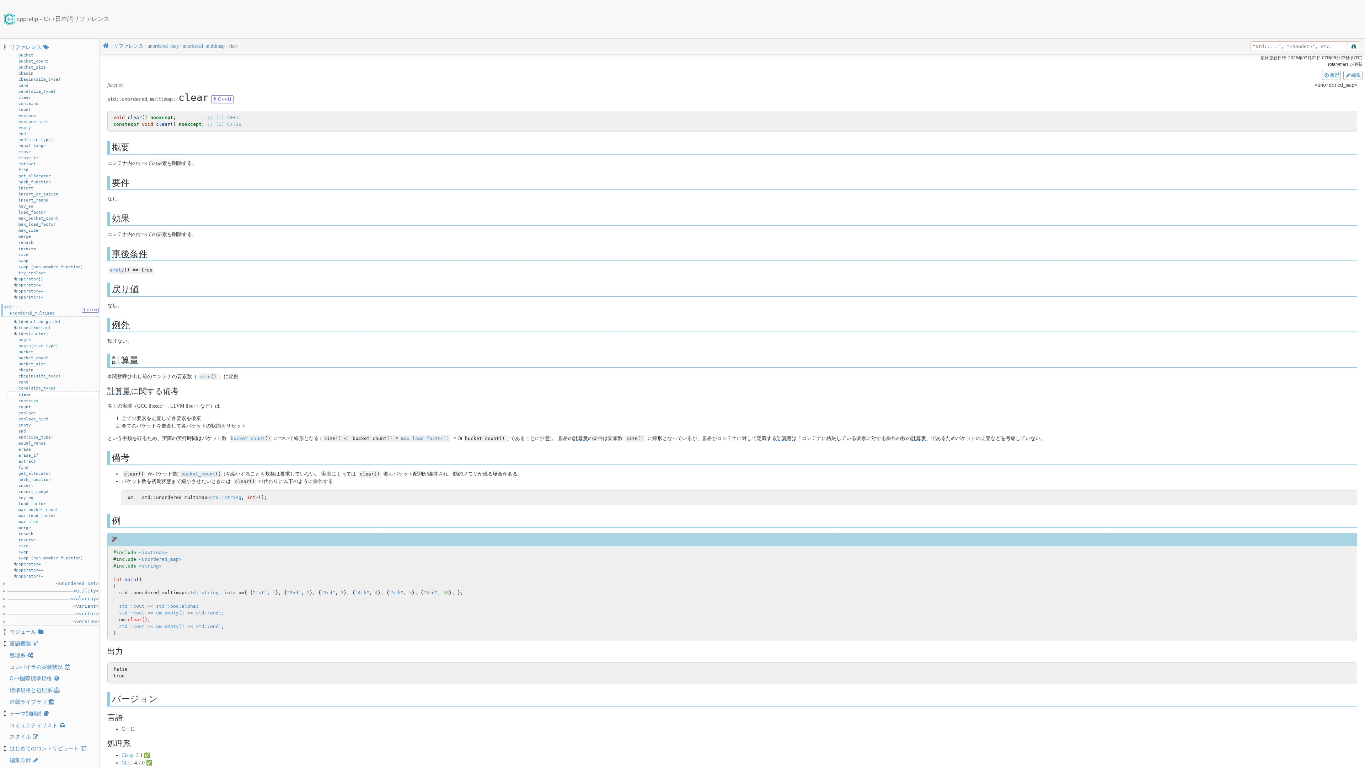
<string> (150, 566)
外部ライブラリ (28, 702)
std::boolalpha (176, 606)
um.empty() (170, 613)
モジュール (23, 632)
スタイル (20, 737)
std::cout (132, 606)
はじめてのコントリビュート (44, 748)
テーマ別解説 (26, 713)
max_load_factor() (425, 438)
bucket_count (248, 438)
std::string (225, 497)
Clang (127, 755)
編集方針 (20, 760)
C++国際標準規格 (31, 678)
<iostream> (153, 552)
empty (117, 270)
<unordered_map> (160, 559)
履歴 (1335, 75)
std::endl (208, 613)
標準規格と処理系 (31, 690)
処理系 (18, 655)
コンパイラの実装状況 (36, 667)
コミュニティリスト (34, 725)
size (205, 376)
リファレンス (26, 47)
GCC (127, 763)
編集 (1356, 75)
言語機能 (20, 643)
